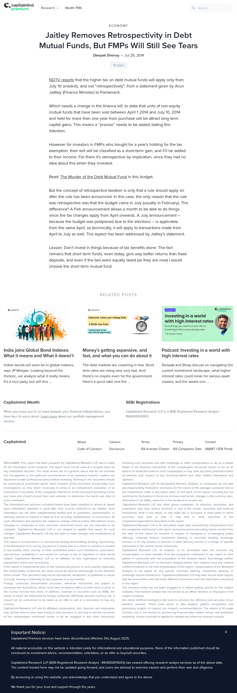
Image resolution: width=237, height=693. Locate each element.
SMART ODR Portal (218, 449)
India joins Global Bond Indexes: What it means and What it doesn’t (39, 353)
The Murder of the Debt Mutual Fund (93, 176)
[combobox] (211, 7)
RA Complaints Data (187, 449)
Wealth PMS (73, 8)
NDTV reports (61, 79)
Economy (118, 26)
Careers (115, 442)
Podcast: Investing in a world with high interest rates (196, 353)
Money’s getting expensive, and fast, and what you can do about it (117, 353)
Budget (118, 65)
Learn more (49, 416)
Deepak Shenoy (106, 55)
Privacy (178, 442)
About (81, 442)
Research (48, 8)
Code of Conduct (89, 449)
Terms (145, 442)
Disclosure (117, 449)
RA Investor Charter (155, 449)
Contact (210, 442)
